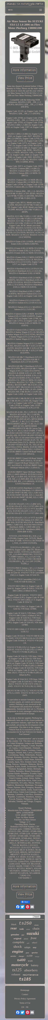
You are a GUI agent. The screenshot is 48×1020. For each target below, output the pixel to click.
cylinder (36, 925)
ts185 (25, 979)
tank (21, 929)
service (13, 956)
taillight (27, 947)
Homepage (24, 990)
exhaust (16, 974)
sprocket (35, 953)
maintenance (30, 974)
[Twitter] (22, 907)
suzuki (33, 933)
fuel (23, 935)
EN (23, 1007)
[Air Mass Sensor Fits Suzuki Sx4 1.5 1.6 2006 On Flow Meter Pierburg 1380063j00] (25, 48)
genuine (15, 934)
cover (28, 929)
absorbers (31, 970)
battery (35, 965)
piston (26, 939)
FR (27, 1007)
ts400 (21, 960)
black (13, 924)
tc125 (30, 961)
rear (13, 928)
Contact (25, 994)
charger (21, 956)
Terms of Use (24, 1003)
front (33, 938)
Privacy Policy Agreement (24, 999)
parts (27, 953)
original (17, 938)
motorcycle (19, 965)
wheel (34, 942)
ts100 (29, 955)
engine (17, 951)
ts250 (25, 923)
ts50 (28, 943)
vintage (37, 956)
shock (17, 947)
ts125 (17, 969)
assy (34, 947)
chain (36, 928)
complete (18, 942)
